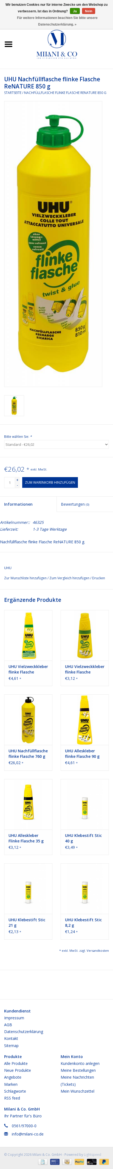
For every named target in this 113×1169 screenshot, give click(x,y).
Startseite (12, 92)
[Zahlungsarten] (42, 1161)
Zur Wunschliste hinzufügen (25, 578)
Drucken (98, 578)
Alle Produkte (16, 1063)
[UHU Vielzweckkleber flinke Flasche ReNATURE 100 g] (28, 635)
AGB (8, 1024)
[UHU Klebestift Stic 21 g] (28, 888)
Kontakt (11, 1038)
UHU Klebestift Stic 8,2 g (83, 922)
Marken (11, 1084)
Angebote (12, 1077)
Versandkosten (98, 950)
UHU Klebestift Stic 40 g (83, 838)
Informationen (18, 504)
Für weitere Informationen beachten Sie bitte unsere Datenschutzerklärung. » (57, 21)
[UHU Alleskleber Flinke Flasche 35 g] (28, 804)
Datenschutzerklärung (23, 1031)
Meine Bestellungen (78, 1070)
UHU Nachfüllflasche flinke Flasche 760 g (28, 753)
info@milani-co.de (28, 1134)
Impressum (14, 1017)
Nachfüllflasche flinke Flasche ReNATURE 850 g (65, 92)
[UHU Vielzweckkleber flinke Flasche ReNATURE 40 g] (85, 635)
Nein (88, 11)
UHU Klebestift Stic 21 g (27, 922)
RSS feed (12, 1098)
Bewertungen (75, 504)
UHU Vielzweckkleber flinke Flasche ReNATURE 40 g (84, 669)
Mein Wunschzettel (77, 1091)
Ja (75, 11)
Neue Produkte (17, 1070)
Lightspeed (92, 1154)
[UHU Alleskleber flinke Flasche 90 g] (85, 719)
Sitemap (11, 1045)
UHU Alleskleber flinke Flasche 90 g (82, 753)
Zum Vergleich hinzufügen (69, 578)
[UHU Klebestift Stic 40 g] (85, 804)
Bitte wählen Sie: (18, 436)
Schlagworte (15, 1091)
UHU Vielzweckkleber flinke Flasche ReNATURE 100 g (28, 669)
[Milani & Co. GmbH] (65, 43)
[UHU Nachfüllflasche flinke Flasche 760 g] (28, 719)
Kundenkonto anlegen (80, 1063)
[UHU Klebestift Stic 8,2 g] (85, 888)
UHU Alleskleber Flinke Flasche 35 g (26, 838)
